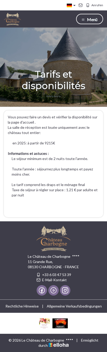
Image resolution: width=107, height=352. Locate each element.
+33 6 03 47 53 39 (56, 274)
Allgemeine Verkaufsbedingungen (74, 306)
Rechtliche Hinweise (22, 306)
